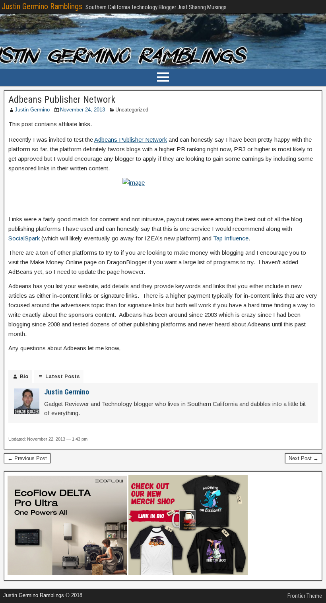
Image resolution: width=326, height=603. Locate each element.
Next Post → (303, 458)
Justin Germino (32, 110)
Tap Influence (230, 238)
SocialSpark (24, 238)
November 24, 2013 (82, 110)
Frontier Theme (304, 595)
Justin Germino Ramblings (42, 6)
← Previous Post (27, 458)
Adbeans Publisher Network (61, 99)
